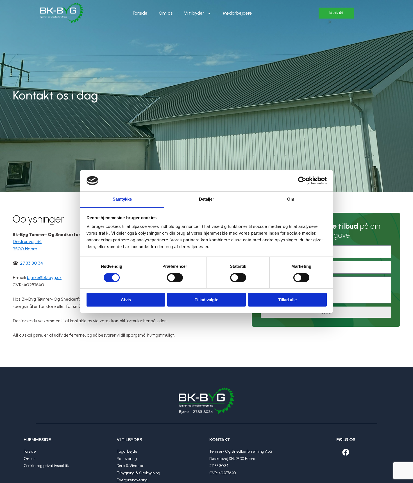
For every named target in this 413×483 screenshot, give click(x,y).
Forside (140, 13)
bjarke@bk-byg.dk (44, 277)
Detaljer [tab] (206, 199)
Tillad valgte (206, 299)
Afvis (126, 299)
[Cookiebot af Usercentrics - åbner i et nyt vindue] (302, 180)
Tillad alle (287, 299)
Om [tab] (290, 199)
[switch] (175, 277)
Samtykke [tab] (122, 199)
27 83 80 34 (31, 263)
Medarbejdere (237, 13)
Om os (166, 13)
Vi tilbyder (194, 13)
